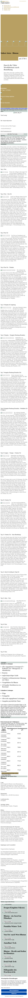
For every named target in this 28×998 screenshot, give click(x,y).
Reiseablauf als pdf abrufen (7, 142)
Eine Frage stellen (23, 108)
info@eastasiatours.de (6, 131)
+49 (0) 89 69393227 (5, 1)
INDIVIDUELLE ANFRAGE (11, 7)
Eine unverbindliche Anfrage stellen (9, 108)
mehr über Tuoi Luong (12, 134)
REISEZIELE (7, 5)
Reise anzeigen (7, 911)
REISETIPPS (7, 8)
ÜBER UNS (7, 9)
